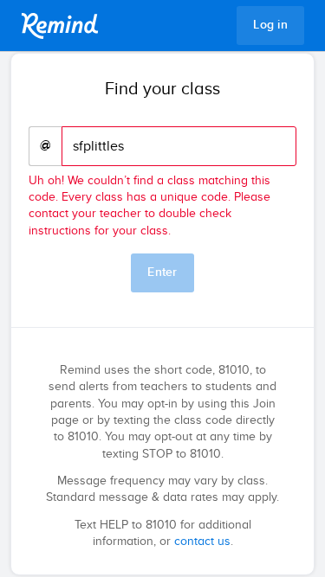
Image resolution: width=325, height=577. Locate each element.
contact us (202, 541)
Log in (270, 25)
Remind (60, 26)
